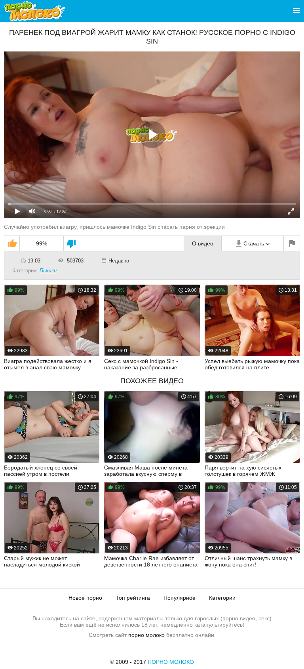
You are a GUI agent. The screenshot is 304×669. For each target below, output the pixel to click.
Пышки (48, 271)
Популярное (179, 598)
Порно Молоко (171, 662)
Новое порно (85, 598)
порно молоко (146, 635)
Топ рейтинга (133, 598)
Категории (222, 598)
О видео (202, 243)
